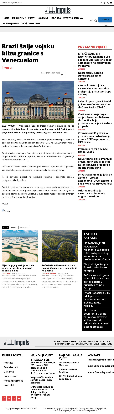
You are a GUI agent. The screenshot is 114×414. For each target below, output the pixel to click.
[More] (62, 74)
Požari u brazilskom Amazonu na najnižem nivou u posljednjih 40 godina (59, 268)
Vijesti (9, 67)
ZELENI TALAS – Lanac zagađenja (71, 377)
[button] (93, 20)
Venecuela (24, 227)
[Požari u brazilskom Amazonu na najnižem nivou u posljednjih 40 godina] (60, 246)
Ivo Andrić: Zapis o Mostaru (69, 364)
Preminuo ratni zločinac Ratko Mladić (92, 150)
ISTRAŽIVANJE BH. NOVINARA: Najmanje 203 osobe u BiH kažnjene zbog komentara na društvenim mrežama (95, 59)
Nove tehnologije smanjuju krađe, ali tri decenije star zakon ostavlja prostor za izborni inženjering (95, 163)
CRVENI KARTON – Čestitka (69, 371)
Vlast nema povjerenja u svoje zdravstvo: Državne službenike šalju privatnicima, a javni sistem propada (95, 120)
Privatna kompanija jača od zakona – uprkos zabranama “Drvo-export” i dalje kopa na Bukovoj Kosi (95, 179)
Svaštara (6, 273)
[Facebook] (101, 3)
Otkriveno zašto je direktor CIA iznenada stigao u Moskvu (91, 193)
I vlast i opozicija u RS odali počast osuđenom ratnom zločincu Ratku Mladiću (94, 104)
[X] (108, 3)
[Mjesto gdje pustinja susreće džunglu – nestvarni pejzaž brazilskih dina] (20, 246)
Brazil (14, 227)
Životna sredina (49, 273)
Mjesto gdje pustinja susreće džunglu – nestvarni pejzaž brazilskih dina (18, 268)
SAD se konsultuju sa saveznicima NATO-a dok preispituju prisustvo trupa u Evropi (94, 90)
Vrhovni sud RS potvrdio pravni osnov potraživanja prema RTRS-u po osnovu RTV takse (94, 137)
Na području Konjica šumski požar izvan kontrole (90, 75)
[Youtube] (111, 3)
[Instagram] (104, 3)
